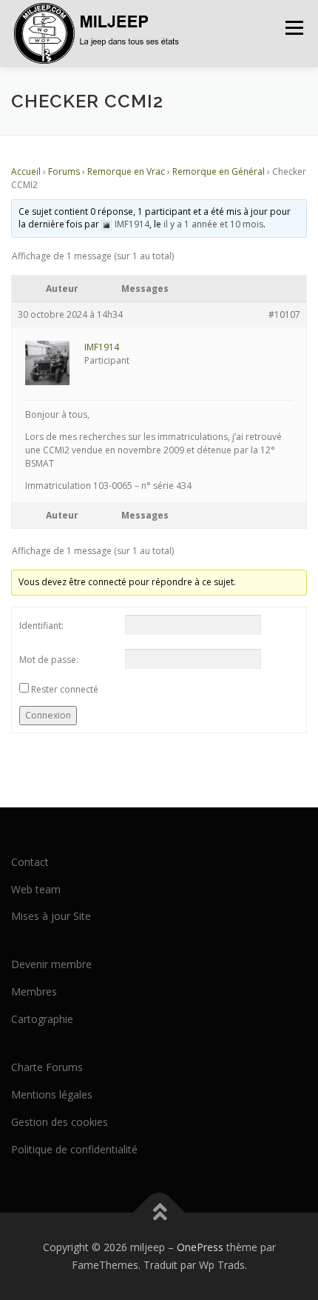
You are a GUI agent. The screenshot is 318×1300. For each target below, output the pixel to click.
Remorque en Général (218, 171)
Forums (64, 171)
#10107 (284, 314)
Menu (293, 27)
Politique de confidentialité (74, 1149)
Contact (30, 862)
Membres (34, 991)
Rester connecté (64, 689)
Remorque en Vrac (126, 171)
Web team (36, 889)
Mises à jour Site (51, 916)
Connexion (48, 715)
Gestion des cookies (59, 1122)
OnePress (200, 1247)
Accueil (26, 171)
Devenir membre (51, 964)
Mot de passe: (48, 659)
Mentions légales (51, 1094)
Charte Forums (47, 1067)
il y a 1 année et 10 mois (213, 224)
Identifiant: (41, 625)
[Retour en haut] (159, 1213)
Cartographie (42, 1019)
